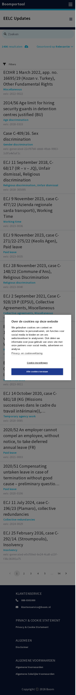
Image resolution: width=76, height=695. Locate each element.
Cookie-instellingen (37, 363)
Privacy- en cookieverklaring (26, 353)
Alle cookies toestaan (37, 371)
